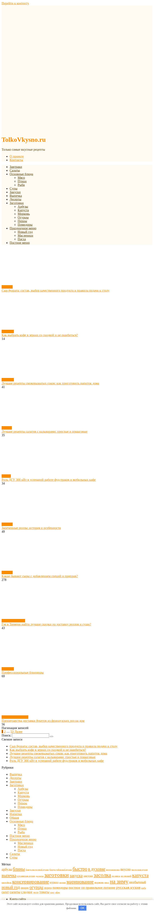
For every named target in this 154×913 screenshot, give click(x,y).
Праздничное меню (23, 228)
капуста (140, 875)
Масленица (25, 235)
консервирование (30, 881)
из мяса (116, 875)
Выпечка (16, 195)
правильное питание (100, 887)
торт (52, 892)
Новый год (25, 232)
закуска (76, 875)
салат (5, 892)
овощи (25, 887)
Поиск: (7, 735)
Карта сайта (18, 899)
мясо (106, 882)
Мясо (21, 177)
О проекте (17, 156)
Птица (22, 181)
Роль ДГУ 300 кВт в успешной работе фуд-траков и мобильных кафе (57, 760)
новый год (11, 887)
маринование (80, 881)
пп (83, 888)
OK (82, 908)
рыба (143, 888)
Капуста (23, 210)
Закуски (15, 192)
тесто (35, 892)
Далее (18, 731)
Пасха (22, 239)
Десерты (15, 199)
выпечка (9, 875)
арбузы (7, 869)
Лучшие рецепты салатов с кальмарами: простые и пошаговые (52, 757)
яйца (57, 892)
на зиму (119, 881)
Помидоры (25, 224)
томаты (44, 892)
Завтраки (16, 167)
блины (19, 869)
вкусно (126, 869)
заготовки (56, 875)
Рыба (21, 185)
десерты (40, 876)
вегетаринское (113, 870)
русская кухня (128, 887)
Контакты (16, 160)
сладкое (26, 892)
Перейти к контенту (15, 3)
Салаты (15, 170)
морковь (99, 882)
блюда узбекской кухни (61, 869)
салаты (15, 892)
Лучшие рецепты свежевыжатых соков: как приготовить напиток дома (58, 753)
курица (54, 882)
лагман (62, 882)
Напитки (8, 331)
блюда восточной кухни (37, 869)
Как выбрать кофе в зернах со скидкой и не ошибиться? (48, 750)
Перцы (22, 221)
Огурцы (23, 217)
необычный (137, 882)
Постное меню (20, 242)
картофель (6, 882)
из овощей (126, 876)
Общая (6, 476)
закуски (88, 875)
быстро (80, 868)
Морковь (24, 213)
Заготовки (17, 203)
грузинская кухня (26, 876)
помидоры (60, 888)
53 (12, 731)
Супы (13, 188)
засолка (102, 875)
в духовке (96, 869)
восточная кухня (140, 869)
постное (74, 888)
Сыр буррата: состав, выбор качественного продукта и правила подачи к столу (64, 746)
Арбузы (23, 206)
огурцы (36, 887)
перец (48, 887)
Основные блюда (21, 174)
